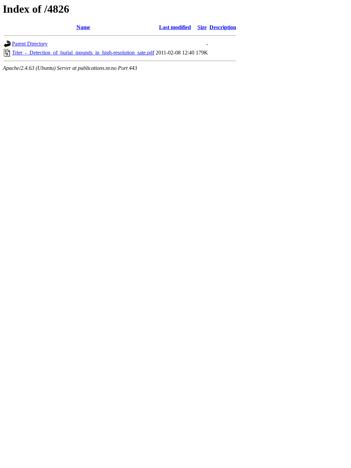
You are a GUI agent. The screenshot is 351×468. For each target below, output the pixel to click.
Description (222, 27)
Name (83, 27)
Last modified (175, 27)
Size (202, 27)
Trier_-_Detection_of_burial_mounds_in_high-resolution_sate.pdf (83, 53)
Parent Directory (30, 44)
